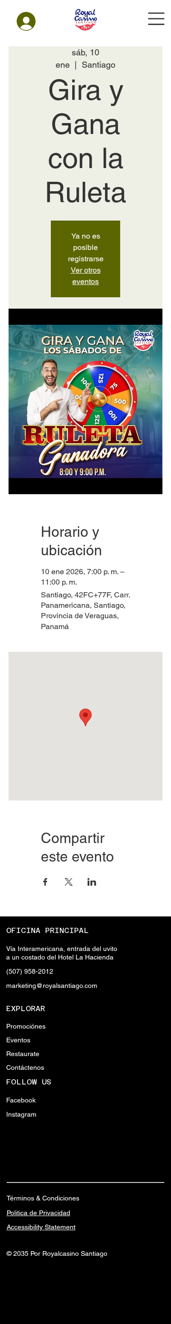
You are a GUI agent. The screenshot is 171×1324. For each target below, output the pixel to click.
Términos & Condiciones (43, 1198)
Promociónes (26, 1026)
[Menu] (156, 18)
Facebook (21, 1100)
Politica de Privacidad (38, 1213)
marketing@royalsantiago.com (51, 985)
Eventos (18, 1040)
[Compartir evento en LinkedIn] (91, 882)
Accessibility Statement (41, 1227)
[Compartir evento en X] (68, 882)
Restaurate (22, 1053)
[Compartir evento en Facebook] (45, 882)
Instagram (21, 1114)
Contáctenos (25, 1067)
